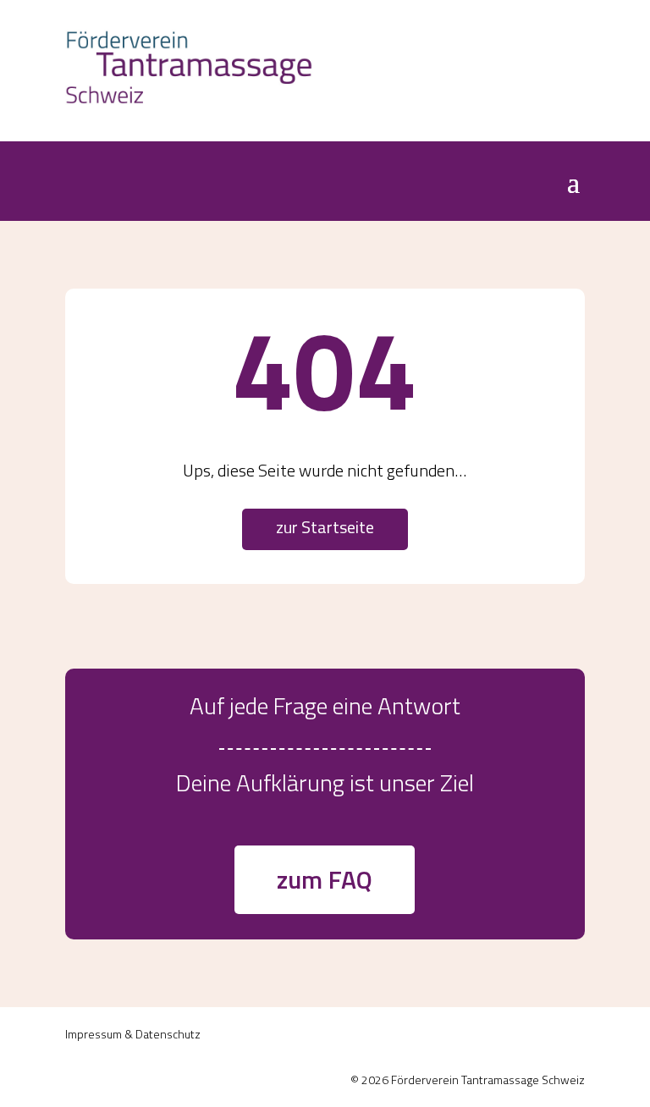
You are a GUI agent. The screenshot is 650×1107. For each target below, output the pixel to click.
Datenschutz (168, 1034)
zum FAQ (324, 879)
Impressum (93, 1034)
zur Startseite (325, 527)
